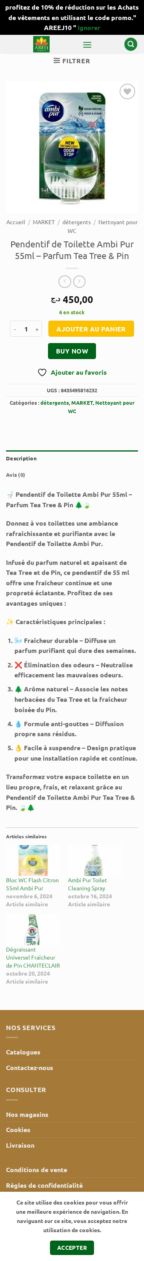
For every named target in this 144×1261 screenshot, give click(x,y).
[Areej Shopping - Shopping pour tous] (41, 44)
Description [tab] (21, 458)
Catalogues (23, 1052)
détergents (76, 221)
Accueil (15, 221)
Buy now (72, 351)
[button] (87, 44)
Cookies (18, 1129)
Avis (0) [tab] (15, 474)
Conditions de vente (36, 1169)
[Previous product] (79, 281)
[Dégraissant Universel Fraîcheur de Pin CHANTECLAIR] (33, 929)
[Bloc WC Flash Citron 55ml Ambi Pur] (33, 860)
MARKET (44, 221)
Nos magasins (27, 1114)
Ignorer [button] (89, 27)
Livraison (20, 1145)
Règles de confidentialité (44, 1185)
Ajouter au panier (91, 329)
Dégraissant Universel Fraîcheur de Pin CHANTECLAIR (33, 957)
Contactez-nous (29, 1067)
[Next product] (64, 281)
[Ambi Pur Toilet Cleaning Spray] (95, 860)
